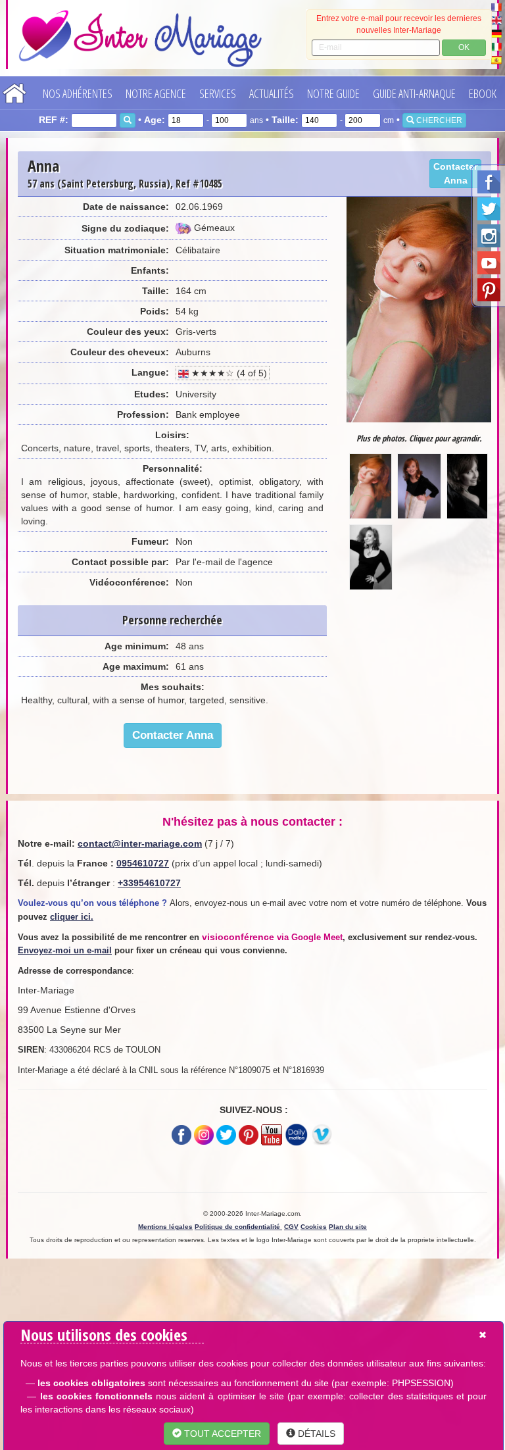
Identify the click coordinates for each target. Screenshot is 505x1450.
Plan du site (348, 1226)
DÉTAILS (315, 1433)
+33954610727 (149, 883)
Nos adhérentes (77, 93)
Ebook (482, 93)
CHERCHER (438, 120)
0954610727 (142, 863)
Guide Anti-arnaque (414, 93)
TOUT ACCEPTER (221, 1433)
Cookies (314, 1226)
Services (217, 93)
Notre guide (333, 93)
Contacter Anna (455, 173)
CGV (291, 1226)
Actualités (271, 93)
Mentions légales (165, 1226)
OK (463, 47)
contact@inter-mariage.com (140, 843)
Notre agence (156, 93)
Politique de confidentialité (238, 1226)
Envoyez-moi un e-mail (65, 950)
